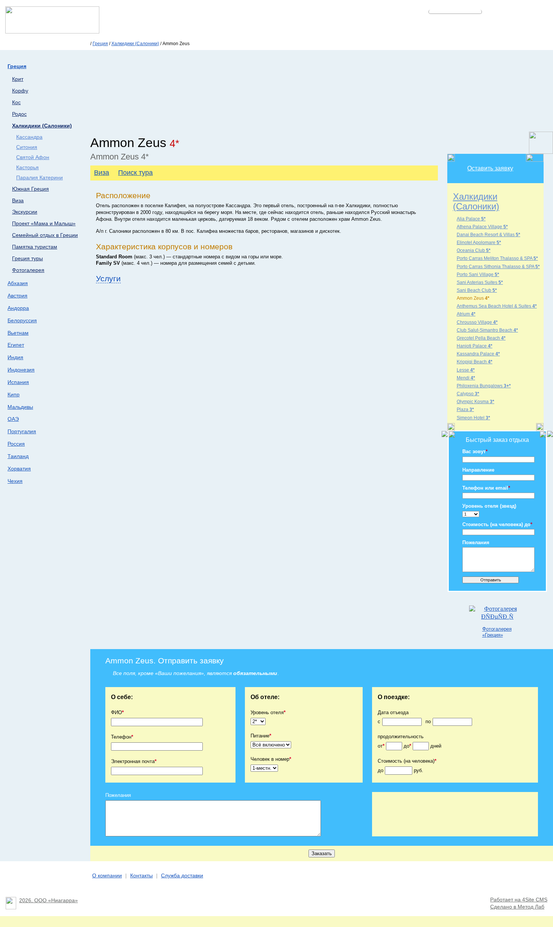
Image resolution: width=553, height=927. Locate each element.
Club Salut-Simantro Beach (487, 330)
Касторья (27, 167)
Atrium (466, 314)
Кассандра (29, 137)
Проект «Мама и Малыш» (44, 223)
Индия (15, 357)
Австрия (17, 296)
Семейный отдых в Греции (45, 235)
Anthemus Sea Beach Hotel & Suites (497, 306)
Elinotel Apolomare (479, 242)
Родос (19, 114)
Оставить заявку (490, 168)
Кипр (14, 394)
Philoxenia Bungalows (484, 385)
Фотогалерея (28, 270)
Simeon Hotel (473, 417)
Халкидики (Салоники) (135, 43)
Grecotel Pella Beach (481, 338)
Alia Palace (471, 219)
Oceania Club (474, 250)
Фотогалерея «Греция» (497, 631)
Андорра (18, 308)
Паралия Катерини (39, 178)
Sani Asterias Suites (480, 282)
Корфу (20, 91)
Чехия (15, 481)
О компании (107, 875)
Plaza (465, 409)
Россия (16, 444)
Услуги (108, 278)
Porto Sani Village (478, 274)
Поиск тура (135, 172)
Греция (100, 43)
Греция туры (27, 258)
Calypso (468, 393)
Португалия (22, 431)
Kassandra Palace (478, 354)
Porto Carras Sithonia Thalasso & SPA (498, 266)
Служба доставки (182, 875)
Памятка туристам (34, 247)
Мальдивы (20, 407)
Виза (18, 200)
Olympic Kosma (475, 401)
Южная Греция (30, 189)
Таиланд (18, 456)
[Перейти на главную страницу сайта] (52, 31)
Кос (16, 102)
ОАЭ (13, 419)
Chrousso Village (477, 322)
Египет (16, 345)
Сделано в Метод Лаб (517, 907)
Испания (18, 382)
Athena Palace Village (482, 226)
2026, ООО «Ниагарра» (48, 900)
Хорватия (19, 469)
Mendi (466, 378)
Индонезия (21, 370)
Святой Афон (32, 157)
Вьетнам (18, 333)
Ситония (26, 147)
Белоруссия (22, 320)
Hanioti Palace (474, 346)
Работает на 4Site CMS (518, 900)
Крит (17, 79)
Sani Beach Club (477, 290)
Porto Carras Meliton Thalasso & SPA (497, 258)
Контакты (141, 875)
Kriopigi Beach (474, 361)
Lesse (466, 370)
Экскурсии (24, 212)
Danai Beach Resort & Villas (488, 234)
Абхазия (18, 283)
